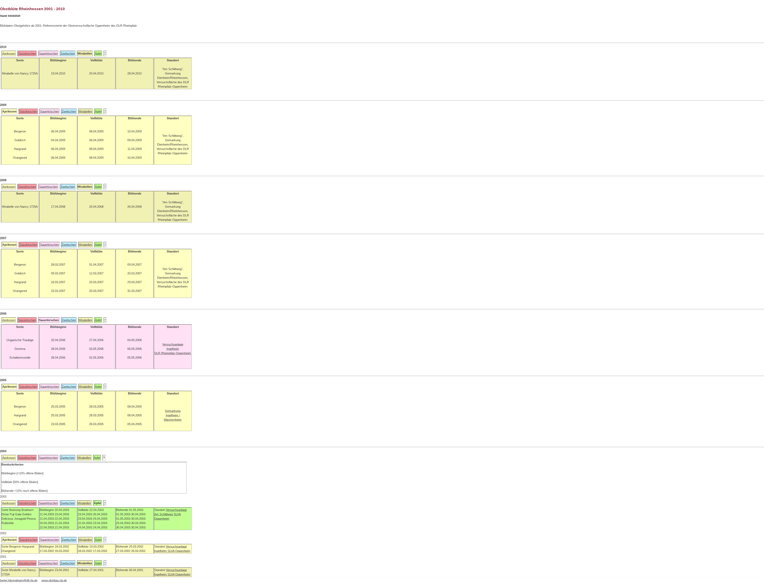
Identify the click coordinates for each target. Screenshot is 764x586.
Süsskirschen (27, 53)
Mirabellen (85, 111)
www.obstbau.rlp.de (54, 580)
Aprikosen (8, 53)
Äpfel (98, 53)
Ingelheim (161, 551)
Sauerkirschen (48, 53)
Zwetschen (67, 53)
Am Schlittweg (163, 514)
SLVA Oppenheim (179, 551)
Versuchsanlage (176, 510)
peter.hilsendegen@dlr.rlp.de (19, 580)
